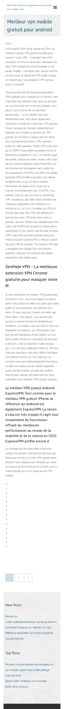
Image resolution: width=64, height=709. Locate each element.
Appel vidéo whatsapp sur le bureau (26, 681)
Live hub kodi (13, 675)
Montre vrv (11, 616)
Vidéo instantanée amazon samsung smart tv (31, 622)
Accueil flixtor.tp (14, 638)
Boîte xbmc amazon (16, 686)
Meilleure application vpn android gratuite (29, 633)
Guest (8, 43)
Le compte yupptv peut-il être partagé (27, 670)
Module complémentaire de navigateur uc (29, 664)
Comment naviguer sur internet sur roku (28, 627)
